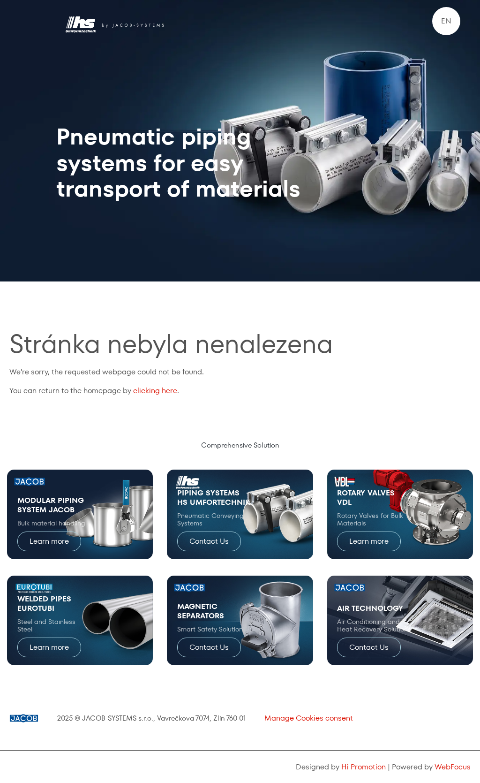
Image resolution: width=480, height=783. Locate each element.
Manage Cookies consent (308, 718)
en (446, 20)
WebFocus (453, 766)
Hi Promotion (363, 766)
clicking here (155, 390)
